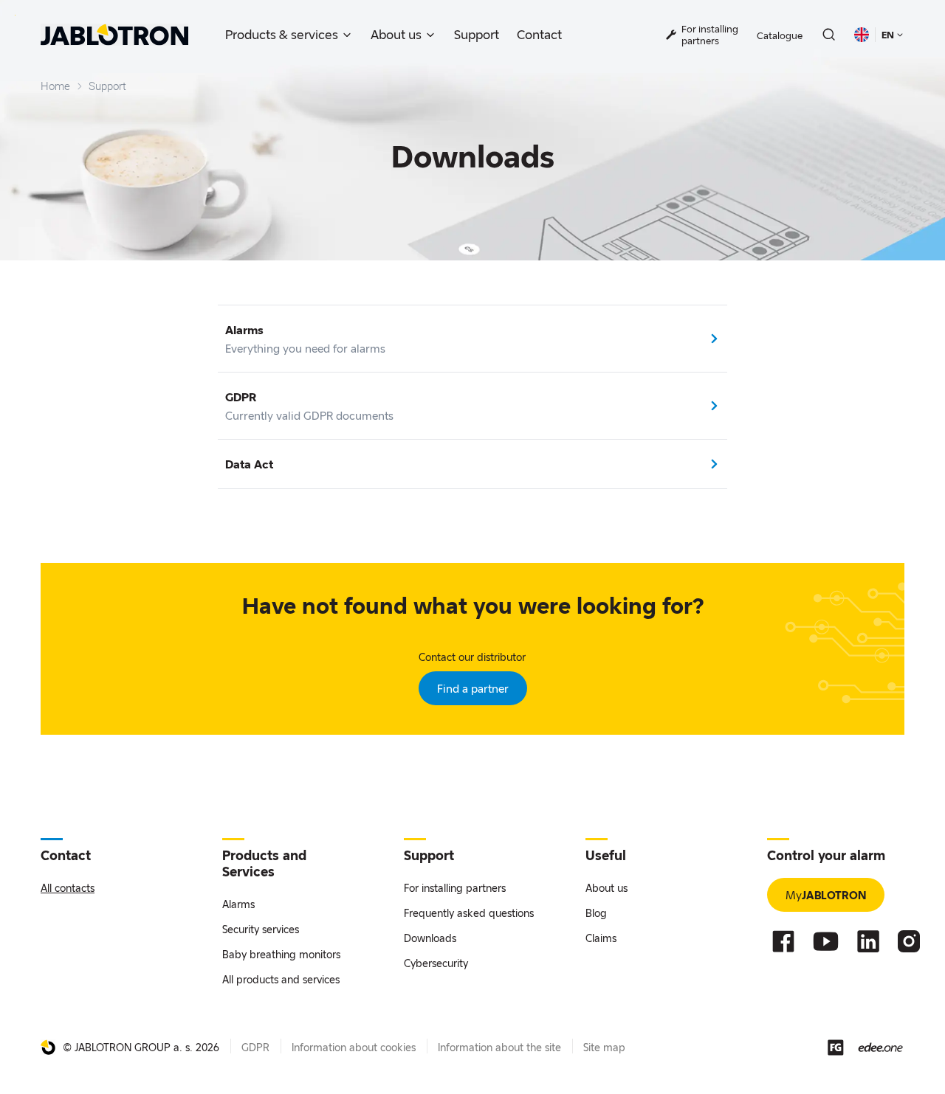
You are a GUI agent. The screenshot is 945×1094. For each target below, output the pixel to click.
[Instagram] (909, 941)
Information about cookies (354, 1047)
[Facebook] (783, 941)
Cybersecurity (436, 963)
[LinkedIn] (868, 941)
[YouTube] (826, 941)
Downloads (430, 938)
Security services (260, 929)
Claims (600, 938)
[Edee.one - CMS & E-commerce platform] (880, 1047)
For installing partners (455, 888)
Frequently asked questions (469, 913)
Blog (596, 913)
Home (55, 86)
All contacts (67, 888)
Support (476, 34)
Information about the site (499, 1047)
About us (396, 34)
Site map (604, 1047)
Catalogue (780, 35)
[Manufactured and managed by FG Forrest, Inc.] (836, 1047)
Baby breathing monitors (281, 954)
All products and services (281, 979)
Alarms (238, 904)
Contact (539, 34)
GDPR (255, 1047)
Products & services (281, 34)
